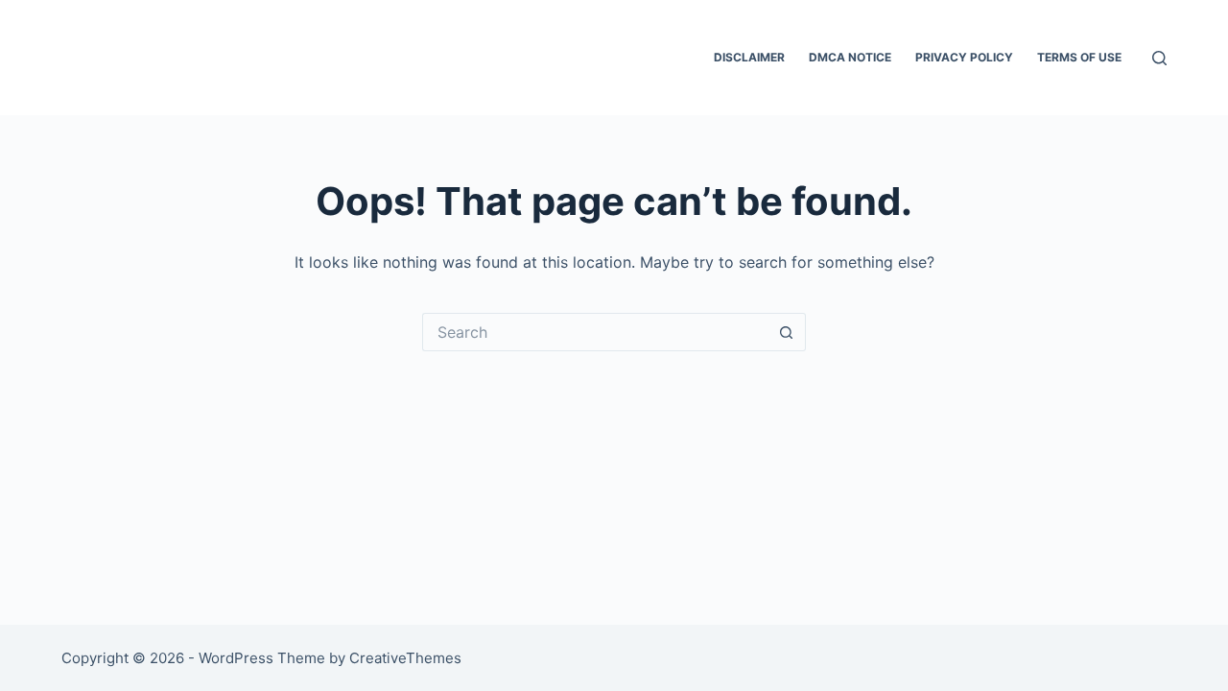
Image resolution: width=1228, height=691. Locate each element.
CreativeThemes (405, 658)
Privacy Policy (964, 57)
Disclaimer (749, 57)
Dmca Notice (850, 57)
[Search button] (787, 332)
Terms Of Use (1079, 57)
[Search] (1159, 58)
